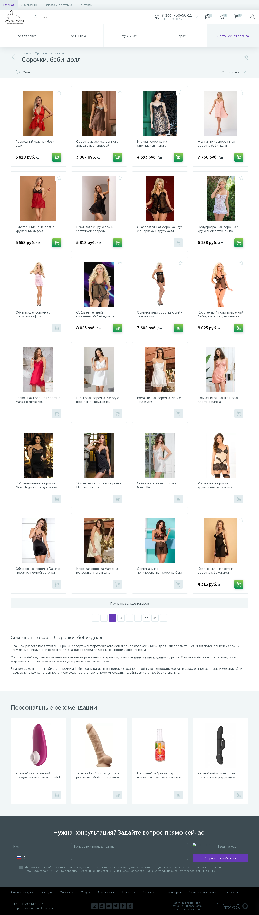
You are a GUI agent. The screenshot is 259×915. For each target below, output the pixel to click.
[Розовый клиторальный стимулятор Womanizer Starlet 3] (38, 745)
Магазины (66, 892)
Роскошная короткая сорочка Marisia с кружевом (38, 400)
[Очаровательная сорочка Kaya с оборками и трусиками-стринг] (160, 198)
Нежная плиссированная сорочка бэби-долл (216, 143)
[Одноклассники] (130, 906)
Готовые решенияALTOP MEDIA (228, 906)
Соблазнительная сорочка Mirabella (156, 485)
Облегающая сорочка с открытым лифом (33, 314)
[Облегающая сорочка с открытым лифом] (38, 284)
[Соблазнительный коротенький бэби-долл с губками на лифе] (99, 284)
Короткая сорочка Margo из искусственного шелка (97, 570)
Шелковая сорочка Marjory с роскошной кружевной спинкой (97, 401)
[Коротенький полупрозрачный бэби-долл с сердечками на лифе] (220, 284)
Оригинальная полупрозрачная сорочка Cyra (159, 570)
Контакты (85, 5)
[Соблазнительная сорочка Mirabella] (160, 455)
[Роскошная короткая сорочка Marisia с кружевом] (38, 369)
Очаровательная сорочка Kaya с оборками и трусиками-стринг (160, 231)
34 (155, 618)
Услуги (86, 892)
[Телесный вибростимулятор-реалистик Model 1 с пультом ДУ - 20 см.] (99, 745)
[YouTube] (102, 906)
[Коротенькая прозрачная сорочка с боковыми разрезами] (220, 540)
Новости (129, 892)
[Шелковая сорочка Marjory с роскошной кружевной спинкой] (99, 369)
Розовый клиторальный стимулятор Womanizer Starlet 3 (38, 777)
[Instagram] (94, 906)
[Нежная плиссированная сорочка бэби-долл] (220, 113)
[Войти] (252, 17)
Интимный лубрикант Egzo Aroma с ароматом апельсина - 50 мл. (159, 777)
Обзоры (149, 892)
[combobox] (18, 857)
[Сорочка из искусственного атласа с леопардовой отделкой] (99, 113)
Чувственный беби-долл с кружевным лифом (35, 229)
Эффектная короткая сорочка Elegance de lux (98, 485)
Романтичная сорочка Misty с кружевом (159, 400)
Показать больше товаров (129, 603)
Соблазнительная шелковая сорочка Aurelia (218, 400)
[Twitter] (116, 906)
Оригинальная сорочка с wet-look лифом (159, 314)
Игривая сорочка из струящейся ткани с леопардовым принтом (154, 145)
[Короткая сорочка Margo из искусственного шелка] (99, 540)
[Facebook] (123, 906)
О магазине (29, 5)
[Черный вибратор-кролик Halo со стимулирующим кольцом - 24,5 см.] (220, 745)
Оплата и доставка (58, 5)
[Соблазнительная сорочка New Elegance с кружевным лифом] (38, 455)
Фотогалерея (172, 892)
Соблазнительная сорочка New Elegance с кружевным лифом (36, 487)
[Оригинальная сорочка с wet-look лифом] (160, 284)
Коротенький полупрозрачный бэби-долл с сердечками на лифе (220, 316)
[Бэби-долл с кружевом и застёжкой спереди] (99, 198)
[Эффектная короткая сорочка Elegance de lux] (99, 455)
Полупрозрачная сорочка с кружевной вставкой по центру (218, 231)
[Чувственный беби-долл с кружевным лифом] (38, 198)
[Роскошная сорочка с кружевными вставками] (220, 455)
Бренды (46, 892)
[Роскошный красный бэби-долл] (38, 113)
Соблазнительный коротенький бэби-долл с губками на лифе (95, 316)
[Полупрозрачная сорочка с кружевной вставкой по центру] (220, 198)
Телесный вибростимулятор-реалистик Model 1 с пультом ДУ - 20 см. (97, 777)
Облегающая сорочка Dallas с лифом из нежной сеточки (38, 570)
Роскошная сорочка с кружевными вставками (215, 485)
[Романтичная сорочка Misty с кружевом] (160, 369)
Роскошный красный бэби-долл (36, 143)
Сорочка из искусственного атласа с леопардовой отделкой (97, 145)
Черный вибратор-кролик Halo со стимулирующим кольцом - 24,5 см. (217, 777)
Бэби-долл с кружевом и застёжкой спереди (94, 229)
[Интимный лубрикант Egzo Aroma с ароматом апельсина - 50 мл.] (160, 745)
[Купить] (56, 157)
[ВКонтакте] (109, 906)
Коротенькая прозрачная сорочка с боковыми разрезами (216, 572)
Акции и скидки (22, 892)
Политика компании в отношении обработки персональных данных (187, 906)
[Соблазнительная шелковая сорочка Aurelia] (220, 369)
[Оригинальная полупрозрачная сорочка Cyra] (160, 540)
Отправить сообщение (221, 858)
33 (146, 618)
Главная (8, 5)
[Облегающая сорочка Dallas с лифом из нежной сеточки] (38, 540)
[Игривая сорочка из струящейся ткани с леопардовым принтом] (160, 113)
